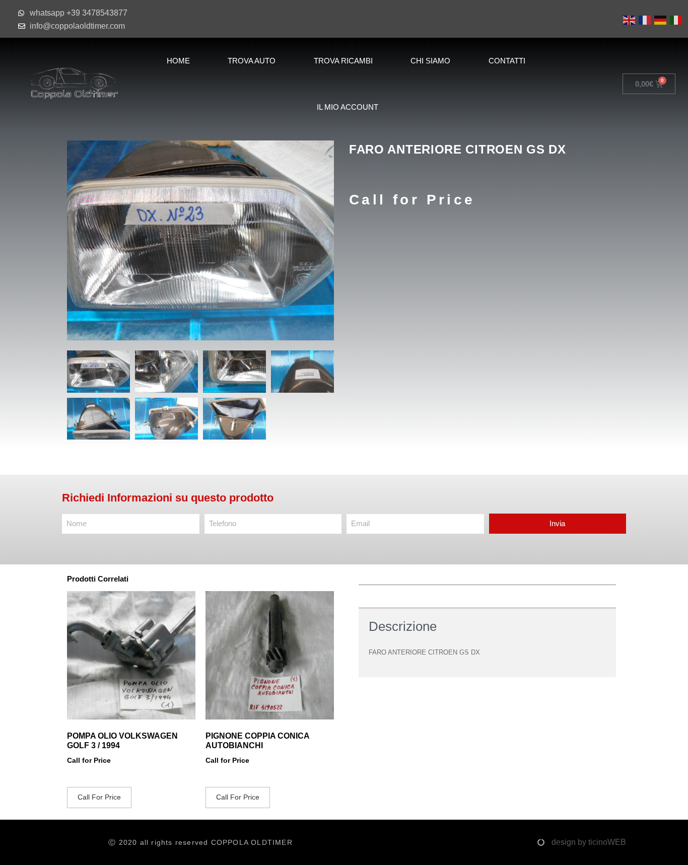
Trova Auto (252, 60)
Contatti (507, 60)
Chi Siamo (430, 60)
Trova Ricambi (343, 60)
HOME (178, 60)
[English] (628, 19)
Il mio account (347, 107)
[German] (659, 19)
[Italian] (675, 19)
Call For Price (99, 797)
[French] (644, 19)
